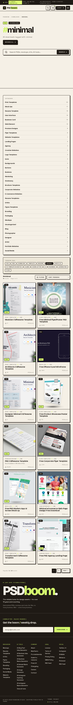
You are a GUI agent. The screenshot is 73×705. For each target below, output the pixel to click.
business (52, 267)
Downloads (15, 16)
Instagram (62, 651)
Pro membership (36, 654)
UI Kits (5, 657)
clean (27, 267)
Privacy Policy (49, 657)
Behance (62, 657)
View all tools (21, 689)
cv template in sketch (14, 267)
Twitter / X (62, 648)
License (47, 648)
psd (7, 263)
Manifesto (34, 651)
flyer (8, 270)
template (31, 263)
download (21, 263)
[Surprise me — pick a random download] (53, 8)
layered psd (63, 267)
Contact (34, 673)
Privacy (56, 699)
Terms (50, 699)
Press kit (34, 663)
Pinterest (62, 661)
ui (45, 267)
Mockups (6, 648)
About (33, 648)
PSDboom (6, 16)
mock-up (58, 263)
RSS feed (48, 663)
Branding (6, 665)
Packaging (6, 669)
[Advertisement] (36, 74)
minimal (49, 263)
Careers (33, 669)
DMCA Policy (49, 660)
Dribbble (62, 654)
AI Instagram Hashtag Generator (21, 678)
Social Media (7, 672)
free (13, 263)
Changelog (34, 666)
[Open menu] (68, 8)
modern (40, 263)
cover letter (36, 267)
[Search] (48, 8)
